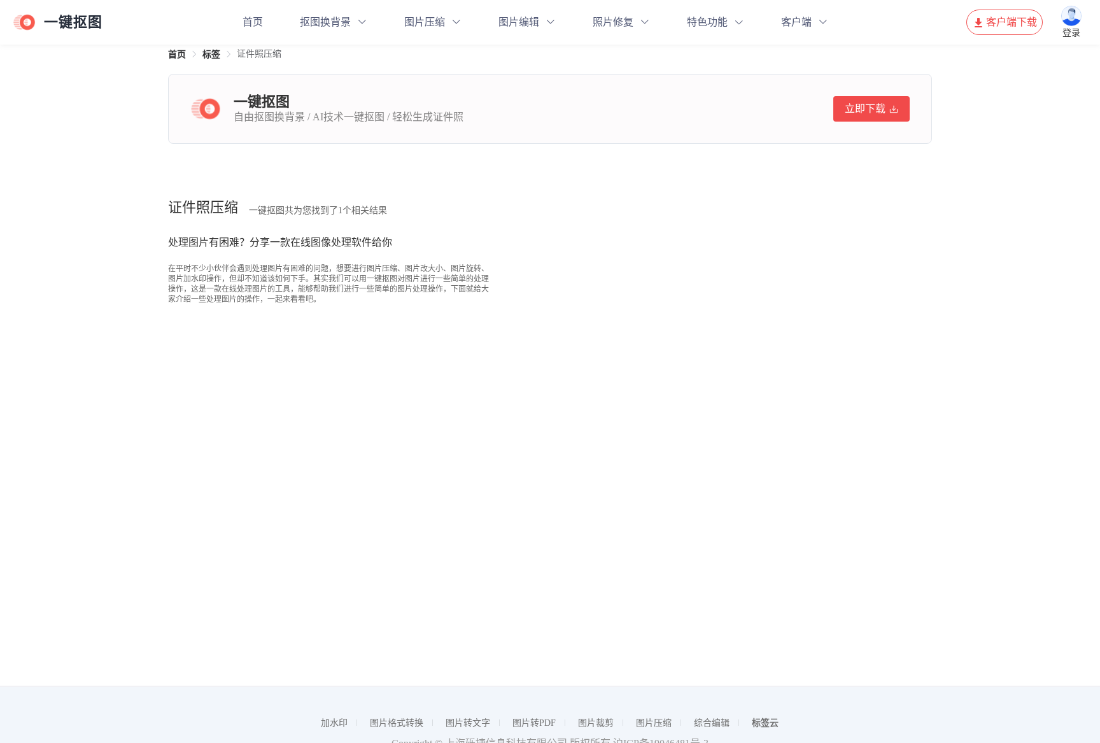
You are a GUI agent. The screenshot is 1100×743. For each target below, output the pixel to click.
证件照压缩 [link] (259, 54)
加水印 (334, 723)
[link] (177, 54)
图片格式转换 (396, 723)
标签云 (765, 723)
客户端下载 (1011, 22)
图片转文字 (468, 723)
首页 (253, 22)
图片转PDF (534, 723)
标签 (211, 54)
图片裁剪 (596, 723)
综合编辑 (712, 723)
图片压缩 (424, 22)
